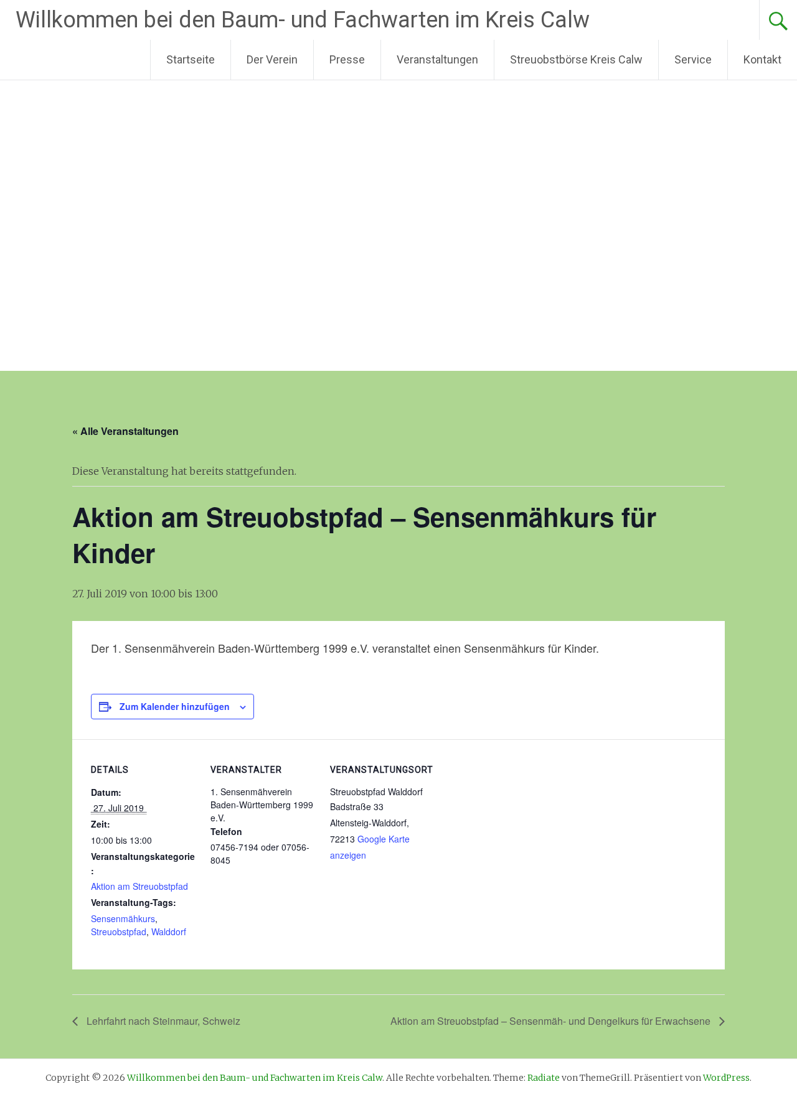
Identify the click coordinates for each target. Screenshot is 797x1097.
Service (693, 59)
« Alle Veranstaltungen (125, 431)
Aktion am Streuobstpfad (139, 886)
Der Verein (272, 59)
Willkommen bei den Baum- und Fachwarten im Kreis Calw (303, 20)
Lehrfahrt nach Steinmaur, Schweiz (162, 1021)
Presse (347, 59)
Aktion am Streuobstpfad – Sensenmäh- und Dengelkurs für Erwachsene (551, 1021)
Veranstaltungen (437, 59)
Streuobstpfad (118, 931)
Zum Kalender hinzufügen (175, 706)
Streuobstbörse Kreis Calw (576, 59)
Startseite (190, 59)
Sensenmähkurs (123, 918)
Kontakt (762, 59)
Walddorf (168, 931)
